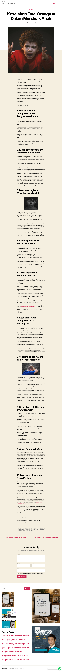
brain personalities (21, 528)
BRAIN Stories (33, 1)
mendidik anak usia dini (40, 529)
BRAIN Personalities (7, 2)
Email (32, 563)
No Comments (38, 22)
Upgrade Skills (45, 1)
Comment (19, 554)
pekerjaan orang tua (21, 530)
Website (18, 568)
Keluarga (31, 9)
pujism (24, 22)
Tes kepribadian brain (29, 530)
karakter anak (37, 528)
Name (18, 563)
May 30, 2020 (30, 22)
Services (39, 1)
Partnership (53, 1)
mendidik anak (23, 529)
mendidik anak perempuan (30, 529)
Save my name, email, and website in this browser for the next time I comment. (30, 573)
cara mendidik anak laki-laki (30, 528)
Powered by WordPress (19, 668)
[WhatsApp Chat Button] (59, 668)
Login (54, 3)
